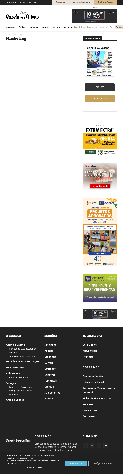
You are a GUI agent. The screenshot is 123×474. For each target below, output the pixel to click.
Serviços (11, 383)
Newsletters (90, 350)
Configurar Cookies (102, 463)
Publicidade (13, 373)
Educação (50, 368)
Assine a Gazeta (15, 344)
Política (48, 350)
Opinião (49, 386)
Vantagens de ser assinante (23, 355)
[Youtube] (106, 445)
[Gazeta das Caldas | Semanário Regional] (34, 15)
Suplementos (52, 392)
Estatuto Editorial (93, 382)
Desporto (49, 374)
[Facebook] (85, 445)
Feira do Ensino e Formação (22, 361)
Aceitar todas (76, 463)
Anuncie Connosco (18, 377)
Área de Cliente (15, 399)
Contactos (89, 416)
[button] (111, 27)
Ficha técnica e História (97, 398)
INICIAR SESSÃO (100, 98)
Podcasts (88, 356)
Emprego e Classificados (21, 387)
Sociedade (50, 344)
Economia (50, 356)
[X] (99, 445)
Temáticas (50, 380)
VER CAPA (100, 87)
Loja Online (90, 344)
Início (8, 34)
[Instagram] (92, 445)
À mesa (48, 398)
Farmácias (14, 394)
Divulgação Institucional (21, 390)
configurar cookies (33, 467)
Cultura (49, 362)
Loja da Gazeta (15, 367)
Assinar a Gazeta (93, 376)
